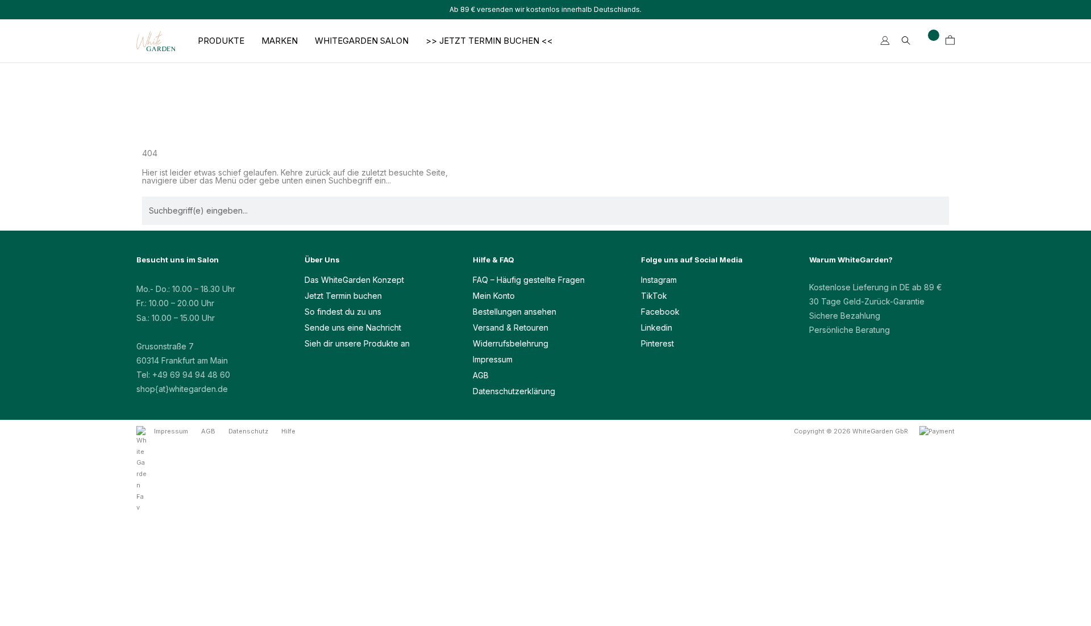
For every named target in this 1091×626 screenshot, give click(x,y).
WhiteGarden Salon (362, 41)
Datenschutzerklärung (514, 391)
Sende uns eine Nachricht (353, 327)
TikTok (654, 296)
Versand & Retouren (510, 327)
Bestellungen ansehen (514, 311)
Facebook (660, 311)
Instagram (659, 280)
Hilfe (288, 431)
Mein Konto (494, 296)
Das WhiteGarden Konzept (354, 280)
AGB (481, 375)
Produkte (221, 41)
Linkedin (656, 327)
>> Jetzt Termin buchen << (489, 41)
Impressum (493, 359)
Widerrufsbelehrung (510, 343)
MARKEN (279, 41)
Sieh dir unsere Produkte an (357, 343)
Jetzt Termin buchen (343, 296)
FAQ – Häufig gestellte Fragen (529, 280)
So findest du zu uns (343, 311)
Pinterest (657, 343)
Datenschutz (248, 431)
